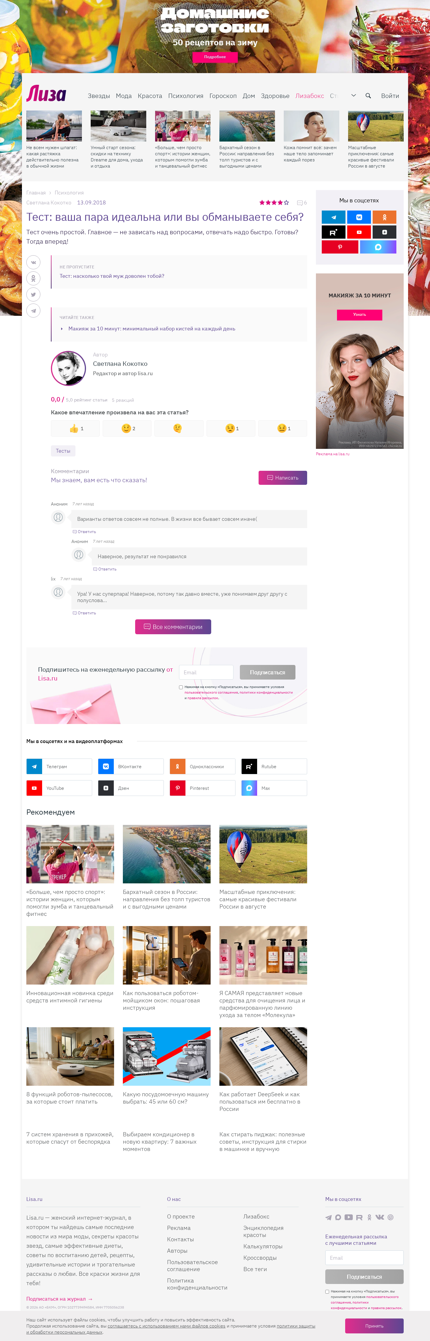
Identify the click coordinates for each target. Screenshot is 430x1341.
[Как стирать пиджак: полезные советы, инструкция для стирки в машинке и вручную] (263, 1123)
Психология (186, 95)
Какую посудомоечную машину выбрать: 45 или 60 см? (166, 1097)
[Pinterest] (340, 247)
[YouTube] (359, 232)
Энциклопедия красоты (263, 1231)
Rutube (269, 766)
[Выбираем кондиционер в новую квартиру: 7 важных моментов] (167, 1123)
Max (266, 788)
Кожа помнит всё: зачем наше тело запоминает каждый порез (310, 153)
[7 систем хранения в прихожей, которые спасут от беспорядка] (70, 1123)
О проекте (181, 1216)
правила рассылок (203, 698)
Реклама (179, 1228)
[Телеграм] (333, 217)
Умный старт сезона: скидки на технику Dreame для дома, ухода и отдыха (117, 156)
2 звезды (269, 202)
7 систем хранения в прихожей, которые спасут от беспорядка (69, 1137)
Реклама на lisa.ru (333, 454)
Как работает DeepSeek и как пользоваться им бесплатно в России (259, 1101)
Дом (249, 95)
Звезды (99, 95)
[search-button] (368, 96)
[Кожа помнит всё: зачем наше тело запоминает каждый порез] (311, 126)
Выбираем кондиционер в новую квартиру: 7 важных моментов (160, 1141)
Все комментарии (177, 627)
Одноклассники (207, 766)
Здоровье (275, 95)
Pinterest (199, 788)
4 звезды (281, 202)
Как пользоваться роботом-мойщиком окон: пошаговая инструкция (161, 1000)
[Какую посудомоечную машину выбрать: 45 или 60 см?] (167, 1056)
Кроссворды (260, 1257)
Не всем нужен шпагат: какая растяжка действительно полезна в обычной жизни (52, 156)
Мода (124, 95)
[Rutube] (333, 232)
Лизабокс (309, 95)
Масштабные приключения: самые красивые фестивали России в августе (371, 156)
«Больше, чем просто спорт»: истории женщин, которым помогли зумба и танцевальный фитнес (182, 156)
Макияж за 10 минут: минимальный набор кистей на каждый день (151, 328)
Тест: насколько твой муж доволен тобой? (112, 276)
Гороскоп (223, 95)
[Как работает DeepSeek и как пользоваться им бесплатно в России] (263, 1056)
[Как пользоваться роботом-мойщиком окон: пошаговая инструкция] (167, 955)
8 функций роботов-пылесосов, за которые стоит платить (69, 1097)
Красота (150, 95)
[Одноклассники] (384, 217)
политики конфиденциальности (266, 692)
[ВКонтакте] (359, 217)
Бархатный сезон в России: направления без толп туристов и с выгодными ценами (246, 156)
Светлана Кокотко (48, 202)
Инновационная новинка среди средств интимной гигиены (69, 996)
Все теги (255, 1269)
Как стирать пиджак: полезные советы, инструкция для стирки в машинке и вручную (263, 1141)
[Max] (378, 247)
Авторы (177, 1250)
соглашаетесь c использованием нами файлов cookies (167, 1326)
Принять (374, 1326)
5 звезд (287, 202)
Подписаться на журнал (56, 1298)
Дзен (123, 788)
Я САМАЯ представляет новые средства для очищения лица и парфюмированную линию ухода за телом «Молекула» (262, 1004)
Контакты (180, 1239)
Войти (390, 95)
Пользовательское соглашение (192, 1265)
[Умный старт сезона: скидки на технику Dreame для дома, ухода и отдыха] (118, 126)
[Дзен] (384, 232)
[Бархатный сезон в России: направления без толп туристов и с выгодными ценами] (247, 126)
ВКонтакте (130, 766)
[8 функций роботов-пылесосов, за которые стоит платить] (70, 1056)
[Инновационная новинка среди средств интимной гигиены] (70, 955)
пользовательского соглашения (211, 692)
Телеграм (57, 766)
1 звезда (262, 202)
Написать (286, 477)
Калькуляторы (263, 1246)
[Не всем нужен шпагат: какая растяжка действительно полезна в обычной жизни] (54, 126)
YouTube (55, 788)
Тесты (63, 450)
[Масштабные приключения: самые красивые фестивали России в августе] (376, 126)
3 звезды (275, 202)
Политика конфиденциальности (197, 1283)
